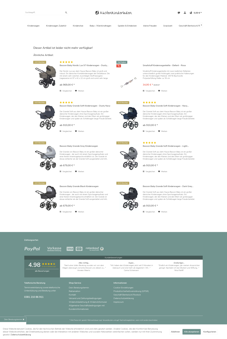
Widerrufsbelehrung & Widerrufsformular (88, 302)
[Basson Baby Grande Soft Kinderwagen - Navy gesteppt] (129, 117)
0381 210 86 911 (33, 297)
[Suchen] (66, 12)
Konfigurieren (209, 331)
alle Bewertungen (42, 271)
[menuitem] (46, 12)
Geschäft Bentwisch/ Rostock (192, 25)
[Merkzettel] (178, 13)
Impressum (118, 302)
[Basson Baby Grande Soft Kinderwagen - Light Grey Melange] (129, 157)
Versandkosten (108, 320)
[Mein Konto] (184, 13)
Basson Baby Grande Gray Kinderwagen (79, 146)
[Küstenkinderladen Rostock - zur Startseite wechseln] (113, 13)
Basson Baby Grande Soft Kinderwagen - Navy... (166, 105)
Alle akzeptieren (191, 331)
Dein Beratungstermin (79, 287)
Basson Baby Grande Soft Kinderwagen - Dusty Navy (85, 105)
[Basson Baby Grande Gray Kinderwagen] (46, 157)
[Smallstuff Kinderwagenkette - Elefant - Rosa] (129, 77)
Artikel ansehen (83, 273)
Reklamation (74, 291)
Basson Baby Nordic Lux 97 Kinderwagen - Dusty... (84, 65)
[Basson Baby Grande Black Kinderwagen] (46, 197)
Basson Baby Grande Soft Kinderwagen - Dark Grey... (168, 186)
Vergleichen (67, 91)
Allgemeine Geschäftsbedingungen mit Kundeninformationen (87, 307)
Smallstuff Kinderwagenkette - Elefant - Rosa (164, 65)
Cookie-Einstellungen (123, 287)
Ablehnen (175, 331)
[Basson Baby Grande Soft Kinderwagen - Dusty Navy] (46, 117)
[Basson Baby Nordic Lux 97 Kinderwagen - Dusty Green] (46, 77)
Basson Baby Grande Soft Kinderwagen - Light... (166, 146)
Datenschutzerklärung (123, 298)
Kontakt (72, 294)
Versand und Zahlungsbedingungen (85, 298)
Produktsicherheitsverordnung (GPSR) (131, 291)
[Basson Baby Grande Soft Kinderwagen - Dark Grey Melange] (129, 197)
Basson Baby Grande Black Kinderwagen (79, 186)
